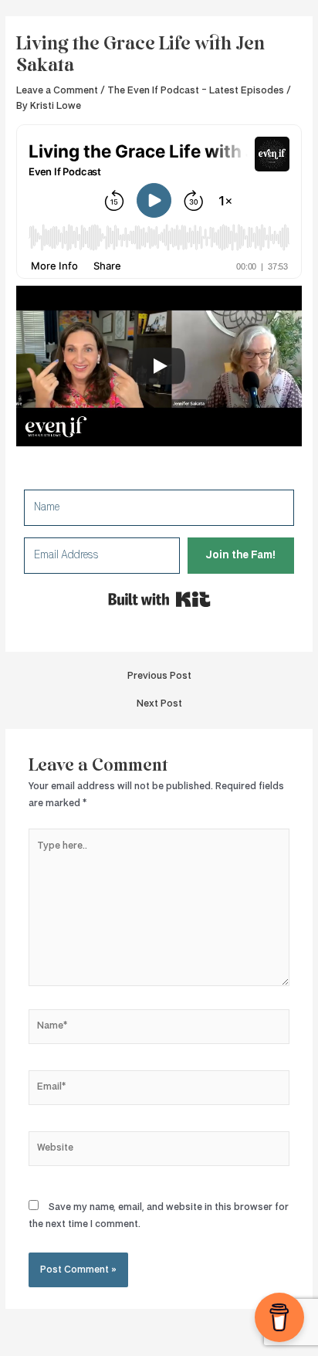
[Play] (159, 366)
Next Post (159, 704)
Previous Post (159, 676)
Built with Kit (159, 599)
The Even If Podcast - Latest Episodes (195, 91)
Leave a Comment (57, 91)
